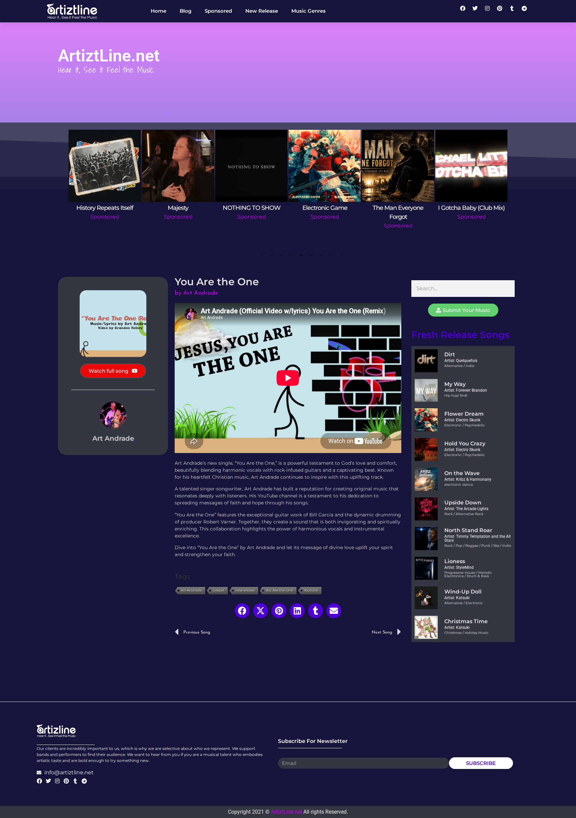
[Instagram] (490, 11)
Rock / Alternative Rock (463, 514)
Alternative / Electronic (463, 603)
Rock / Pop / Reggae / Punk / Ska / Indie (477, 545)
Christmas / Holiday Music (466, 633)
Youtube (311, 590)
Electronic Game (324, 208)
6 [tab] (311, 255)
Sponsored (104, 217)
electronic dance (458, 484)
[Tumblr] (514, 11)
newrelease (245, 590)
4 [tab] (291, 255)
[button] (242, 610)
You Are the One (279, 590)
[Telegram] (527, 11)
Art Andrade (191, 590)
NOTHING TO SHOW (251, 208)
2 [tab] (271, 255)
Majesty (178, 208)
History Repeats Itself (104, 208)
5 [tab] (301, 255)
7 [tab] (321, 255)
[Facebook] (465, 11)
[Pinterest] (502, 11)
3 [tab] (281, 255)
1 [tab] (261, 255)
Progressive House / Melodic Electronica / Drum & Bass (468, 574)
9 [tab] (341, 255)
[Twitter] (477, 11)
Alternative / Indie (459, 366)
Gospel (218, 590)
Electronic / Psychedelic (464, 425)
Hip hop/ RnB (455, 395)
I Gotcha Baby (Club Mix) (471, 208)
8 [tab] (331, 255)
